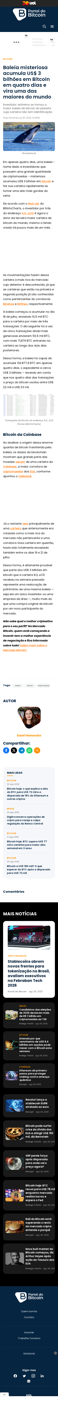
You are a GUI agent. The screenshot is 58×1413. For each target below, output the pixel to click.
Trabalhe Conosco (29, 1338)
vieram (20, 462)
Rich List (33, 203)
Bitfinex (22, 304)
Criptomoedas (43, 685)
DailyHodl (24, 476)
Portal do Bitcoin (29, 14)
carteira (15, 528)
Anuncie (29, 1332)
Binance (8, 304)
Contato (29, 1317)
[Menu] (52, 27)
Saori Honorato (29, 735)
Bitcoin (7, 59)
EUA (32, 471)
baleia (17, 685)
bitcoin (46, 181)
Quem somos (29, 1311)
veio (25, 524)
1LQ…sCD (28, 213)
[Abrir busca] (44, 27)
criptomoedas (13, 471)
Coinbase (9, 466)
